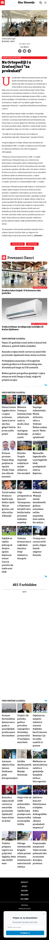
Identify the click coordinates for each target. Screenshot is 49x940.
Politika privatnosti (25, 909)
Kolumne (25, 899)
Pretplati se (25, 933)
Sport (24, 886)
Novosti (24, 882)
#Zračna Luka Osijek (24, 248)
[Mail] (24, 51)
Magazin (24, 895)
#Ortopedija (32, 244)
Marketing (24, 905)
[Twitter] (20, 51)
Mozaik (24, 891)
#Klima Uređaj (17, 244)
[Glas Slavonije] (2, 4)
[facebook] (29, 51)
